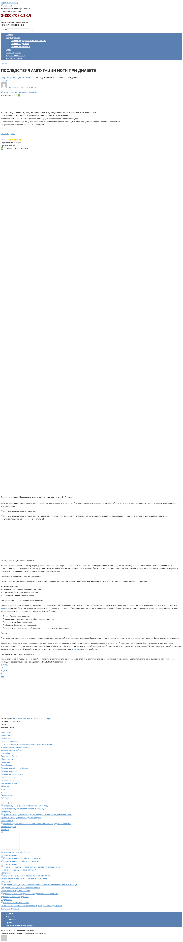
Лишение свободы (9, 756)
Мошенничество (8, 759)
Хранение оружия (8, 795)
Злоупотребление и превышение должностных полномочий (26, 744)
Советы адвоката (13, 52)
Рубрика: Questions (25, 77)
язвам (3, 608)
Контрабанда (7, 753)
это (2, 676)
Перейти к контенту (9, 2)
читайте (28, 519)
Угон (3, 789)
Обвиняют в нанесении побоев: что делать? (20, 861)
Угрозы (4, 792)
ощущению (5, 670)
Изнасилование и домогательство (15, 890)
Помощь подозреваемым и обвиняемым (28, 40)
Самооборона (7, 820)
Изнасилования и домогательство (15, 747)
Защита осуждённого (10, 741)
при (48, 718)
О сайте (9, 34)
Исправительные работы (11, 750)
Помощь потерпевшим (20, 46)
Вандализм (6, 732)
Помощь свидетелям (20, 43)
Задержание (6, 738)
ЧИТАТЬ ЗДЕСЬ (8, 133)
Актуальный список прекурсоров (19, 925)
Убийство (5, 786)
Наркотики (5, 762)
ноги (33, 718)
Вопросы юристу (8, 77)
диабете (26, 718)
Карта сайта (11, 916)
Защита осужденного (10, 908)
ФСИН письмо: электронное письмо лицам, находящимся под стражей (31, 905)
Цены (8, 49)
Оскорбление (6, 765)
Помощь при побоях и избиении (14, 768)
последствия (40, 718)
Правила (9, 922)
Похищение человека (10, 780)
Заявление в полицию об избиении (15, 852)
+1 (4, 80)
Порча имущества (8, 777)
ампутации (76, 649)
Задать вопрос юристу (15, 55)
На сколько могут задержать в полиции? (18, 870)
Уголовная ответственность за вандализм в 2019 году (24, 878)
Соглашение (11, 919)
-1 (6, 80)
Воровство (5, 735)
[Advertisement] (75, 103)
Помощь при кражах (9, 771)
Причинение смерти (9, 783)
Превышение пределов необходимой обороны (21, 817)
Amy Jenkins (12, 87)
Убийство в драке (8, 826)
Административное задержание (15, 896)
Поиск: (4, 29)
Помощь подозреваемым (12, 774)
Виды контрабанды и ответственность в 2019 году (23, 808)
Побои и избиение (9, 855)
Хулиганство (6, 798)
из (2, 667)
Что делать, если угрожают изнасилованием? (20, 887)
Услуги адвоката (13, 37)
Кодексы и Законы (14, 58)
